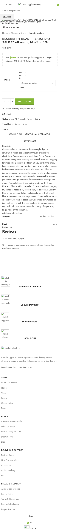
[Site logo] (29, 4)
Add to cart (24, 101)
